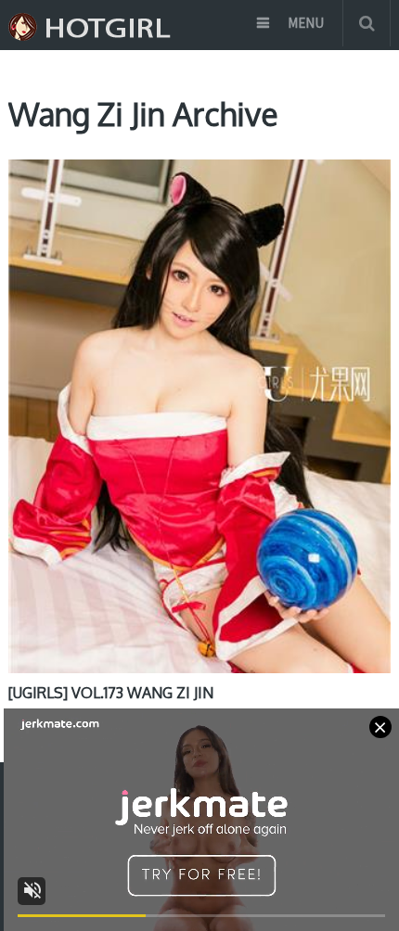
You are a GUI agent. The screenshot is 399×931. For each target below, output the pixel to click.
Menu (306, 23)
